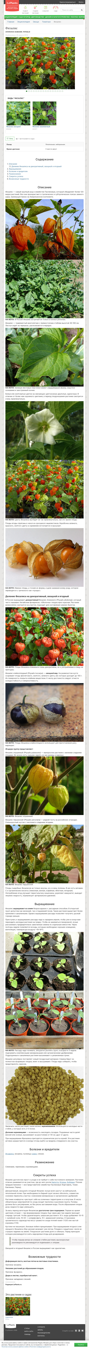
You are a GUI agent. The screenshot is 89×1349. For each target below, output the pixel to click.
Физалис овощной (13, 126)
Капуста (55, 1182)
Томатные (46, 22)
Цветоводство (37, 17)
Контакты (41, 1336)
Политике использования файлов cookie (15, 1347)
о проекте (41, 1327)
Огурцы (63, 1182)
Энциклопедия (11, 17)
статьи (27, 1328)
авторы (40, 1330)
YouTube (82, 1331)
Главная (10, 22)
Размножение (15, 174)
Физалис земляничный (41, 126)
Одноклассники (79, 1331)
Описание (13, 164)
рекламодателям (44, 1333)
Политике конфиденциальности (40, 1347)
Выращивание (15, 169)
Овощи (36, 22)
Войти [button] (81, 2)
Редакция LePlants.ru (13, 1284)
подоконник (9, 1317)
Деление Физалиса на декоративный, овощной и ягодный (37, 166)
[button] (44, 63)
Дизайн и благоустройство (57, 17)
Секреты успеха (16, 176)
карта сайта (28, 1331)
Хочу (11, 138)
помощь (27, 1334)
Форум (81, 17)
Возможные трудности (19, 179)
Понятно (81, 1345)
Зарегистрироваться (67, 2)
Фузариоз (9, 1154)
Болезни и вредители (18, 171)
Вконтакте (76, 1331)
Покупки (74, 17)
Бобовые (71, 1182)
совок (34, 1154)
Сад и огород (24, 17)
